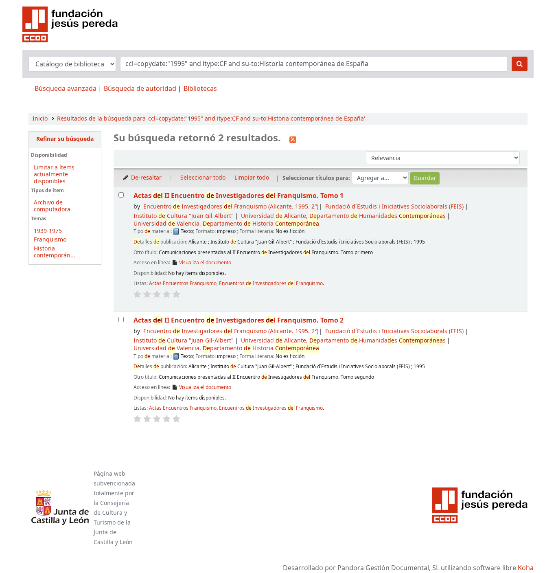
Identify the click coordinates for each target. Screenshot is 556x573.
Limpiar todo (251, 177)
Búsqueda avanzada (65, 89)
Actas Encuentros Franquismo (183, 283)
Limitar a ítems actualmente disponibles (54, 174)
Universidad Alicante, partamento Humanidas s (343, 216)
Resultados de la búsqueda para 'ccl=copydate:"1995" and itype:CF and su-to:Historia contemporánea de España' (211, 118)
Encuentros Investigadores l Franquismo (271, 283)
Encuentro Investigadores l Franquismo (230, 206)
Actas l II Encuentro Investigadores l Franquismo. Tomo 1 (239, 196)
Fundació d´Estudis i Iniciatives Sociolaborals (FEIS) (394, 206)
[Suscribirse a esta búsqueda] (292, 139)
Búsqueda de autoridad (140, 89)
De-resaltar (145, 177)
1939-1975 (48, 231)
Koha (526, 568)
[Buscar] (520, 64)
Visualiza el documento (204, 262)
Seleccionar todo (202, 177)
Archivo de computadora (52, 206)
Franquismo (50, 239)
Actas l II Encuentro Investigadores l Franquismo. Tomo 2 (239, 320)
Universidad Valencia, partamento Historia (226, 224)
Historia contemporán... (54, 252)
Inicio (40, 118)
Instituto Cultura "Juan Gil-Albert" (184, 216)
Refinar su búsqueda (65, 139)
